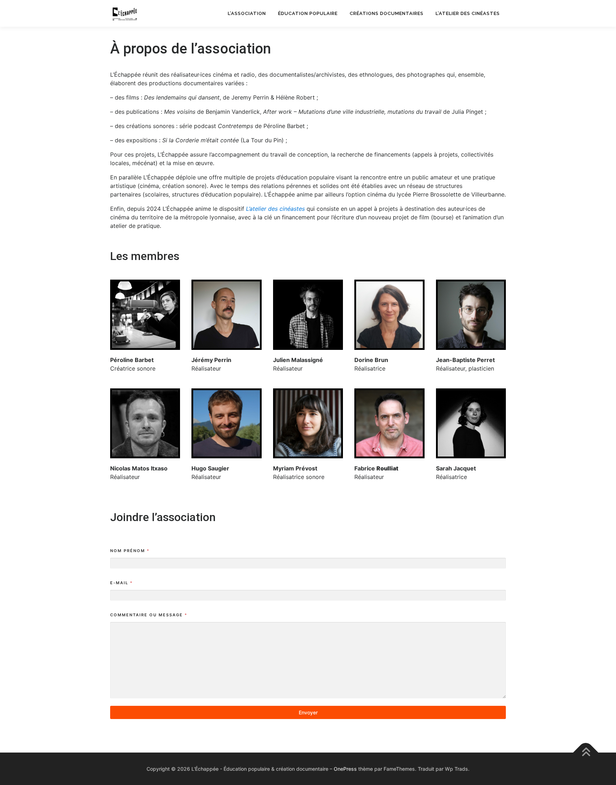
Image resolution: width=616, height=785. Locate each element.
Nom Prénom (129, 550)
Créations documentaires (386, 13)
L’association (247, 13)
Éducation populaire (308, 13)
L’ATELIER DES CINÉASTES (468, 13)
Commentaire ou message (148, 614)
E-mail (121, 582)
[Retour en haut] (586, 752)
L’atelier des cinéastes (275, 208)
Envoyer (308, 712)
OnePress (345, 769)
